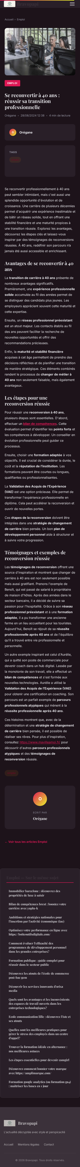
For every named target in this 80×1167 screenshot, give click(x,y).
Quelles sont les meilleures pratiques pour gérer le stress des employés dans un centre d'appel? (38, 1034)
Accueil (9, 19)
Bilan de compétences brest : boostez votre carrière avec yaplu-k (37, 906)
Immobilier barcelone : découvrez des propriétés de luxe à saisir (34, 893)
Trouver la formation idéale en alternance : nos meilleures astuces (38, 1049)
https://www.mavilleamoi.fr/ (40, 742)
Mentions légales (28, 1144)
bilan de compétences (40, 424)
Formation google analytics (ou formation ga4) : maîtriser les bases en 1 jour (40, 1084)
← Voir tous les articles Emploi (26, 842)
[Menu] (72, 4)
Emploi (21, 19)
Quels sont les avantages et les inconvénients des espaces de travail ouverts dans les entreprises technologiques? (39, 1003)
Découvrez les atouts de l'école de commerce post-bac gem (39, 975)
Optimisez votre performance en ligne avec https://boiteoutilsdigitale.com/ (38, 932)
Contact (49, 1144)
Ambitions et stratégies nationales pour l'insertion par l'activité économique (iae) (36, 919)
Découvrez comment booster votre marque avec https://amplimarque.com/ (38, 1071)
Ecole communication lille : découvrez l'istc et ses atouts (39, 1019)
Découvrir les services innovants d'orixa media (36, 989)
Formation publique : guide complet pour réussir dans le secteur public (37, 963)
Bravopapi (27, 4)
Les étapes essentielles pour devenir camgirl (39, 1060)
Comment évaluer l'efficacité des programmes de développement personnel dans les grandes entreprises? (37, 947)
